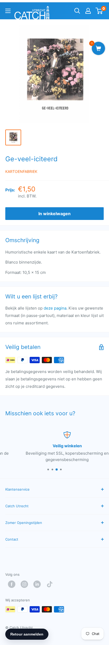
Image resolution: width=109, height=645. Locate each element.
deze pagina (55, 308)
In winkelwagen (54, 213)
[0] (99, 11)
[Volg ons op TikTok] (51, 584)
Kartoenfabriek (21, 171)
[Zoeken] (77, 11)
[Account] (88, 11)
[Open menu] (8, 11)
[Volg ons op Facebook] (13, 584)
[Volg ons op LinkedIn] (38, 584)
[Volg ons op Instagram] (26, 584)
